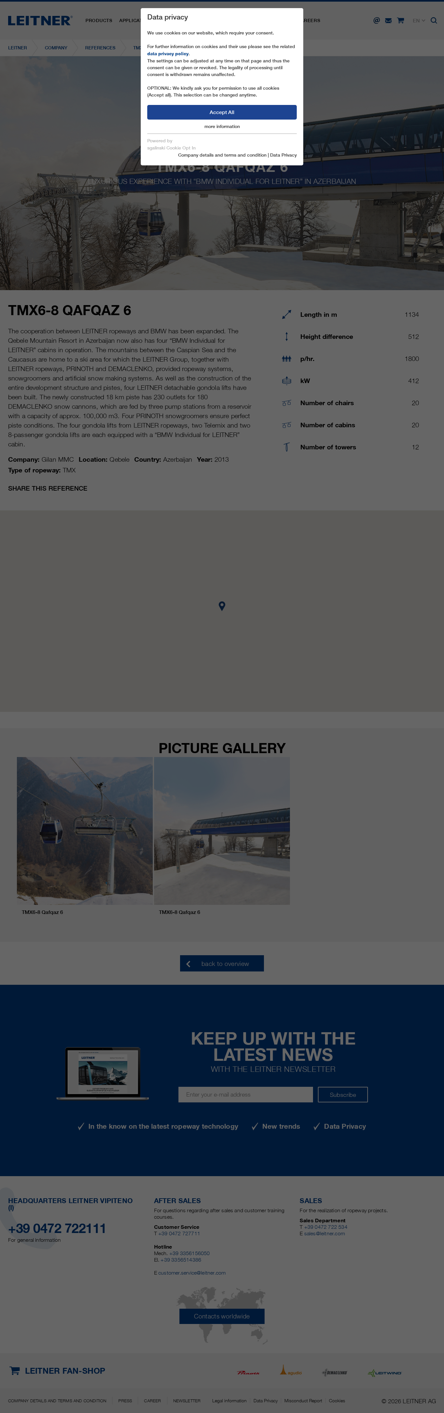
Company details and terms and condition (222, 155)
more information (222, 126)
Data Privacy (283, 155)
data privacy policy (168, 54)
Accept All (222, 112)
